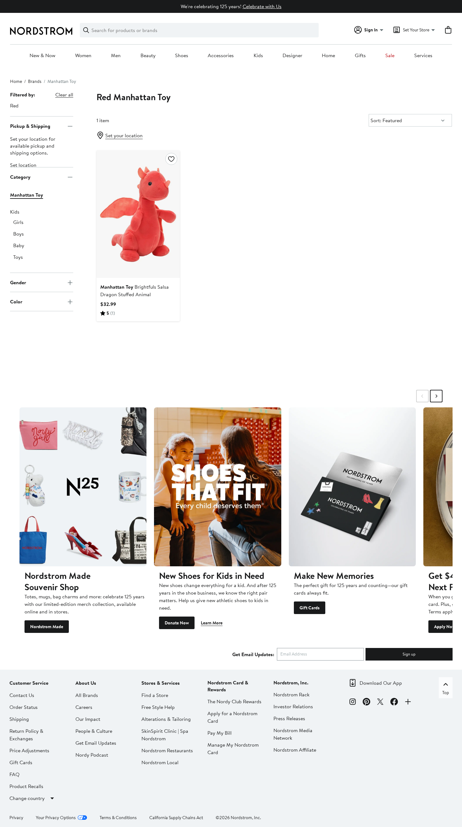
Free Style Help (158, 707)
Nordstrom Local (160, 762)
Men (116, 55)
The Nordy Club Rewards (234, 701)
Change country (27, 798)
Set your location (124, 135)
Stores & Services (160, 682)
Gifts (360, 55)
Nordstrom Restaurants (167, 750)
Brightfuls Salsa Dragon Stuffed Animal (134, 290)
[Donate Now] (217, 486)
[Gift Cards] (352, 486)
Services (423, 55)
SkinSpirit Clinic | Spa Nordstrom (164, 734)
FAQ (14, 774)
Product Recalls (26, 786)
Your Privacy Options (56, 817)
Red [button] (14, 105)
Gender (18, 282)
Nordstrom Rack (291, 694)
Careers (83, 707)
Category (20, 176)
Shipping (19, 718)
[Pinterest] (366, 702)
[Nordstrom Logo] (41, 31)
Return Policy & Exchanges (26, 734)
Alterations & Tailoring (166, 718)
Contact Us (21, 695)
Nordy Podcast (91, 754)
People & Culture (93, 730)
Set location (23, 165)
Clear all (64, 94)
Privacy (16, 817)
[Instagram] (352, 702)
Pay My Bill (219, 732)
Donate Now (177, 623)
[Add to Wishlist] (171, 159)
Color (16, 301)
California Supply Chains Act (176, 817)
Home (328, 55)
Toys (18, 257)
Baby (18, 245)
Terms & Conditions (118, 817)
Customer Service (28, 682)
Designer (292, 55)
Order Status (23, 707)
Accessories (221, 55)
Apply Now (444, 626)
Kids (258, 55)
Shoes (181, 55)
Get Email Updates (95, 742)
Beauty (148, 55)
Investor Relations (293, 706)
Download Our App (381, 682)
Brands (34, 81)
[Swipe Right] (436, 396)
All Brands (86, 695)
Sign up (409, 654)
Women (83, 55)
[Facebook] (394, 702)
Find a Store (154, 695)
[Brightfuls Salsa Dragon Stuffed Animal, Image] (138, 214)
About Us (85, 682)
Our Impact (87, 718)
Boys (18, 234)
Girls (18, 222)
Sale (389, 55)
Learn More (212, 623)
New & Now (42, 55)
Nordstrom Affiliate (294, 749)
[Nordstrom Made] (82, 486)
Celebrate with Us (262, 6)
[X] (380, 702)
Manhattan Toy (26, 195)
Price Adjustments (29, 750)
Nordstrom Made (46, 626)
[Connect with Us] (408, 702)
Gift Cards (310, 608)
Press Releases (289, 718)
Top (445, 692)
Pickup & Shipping (30, 125)
